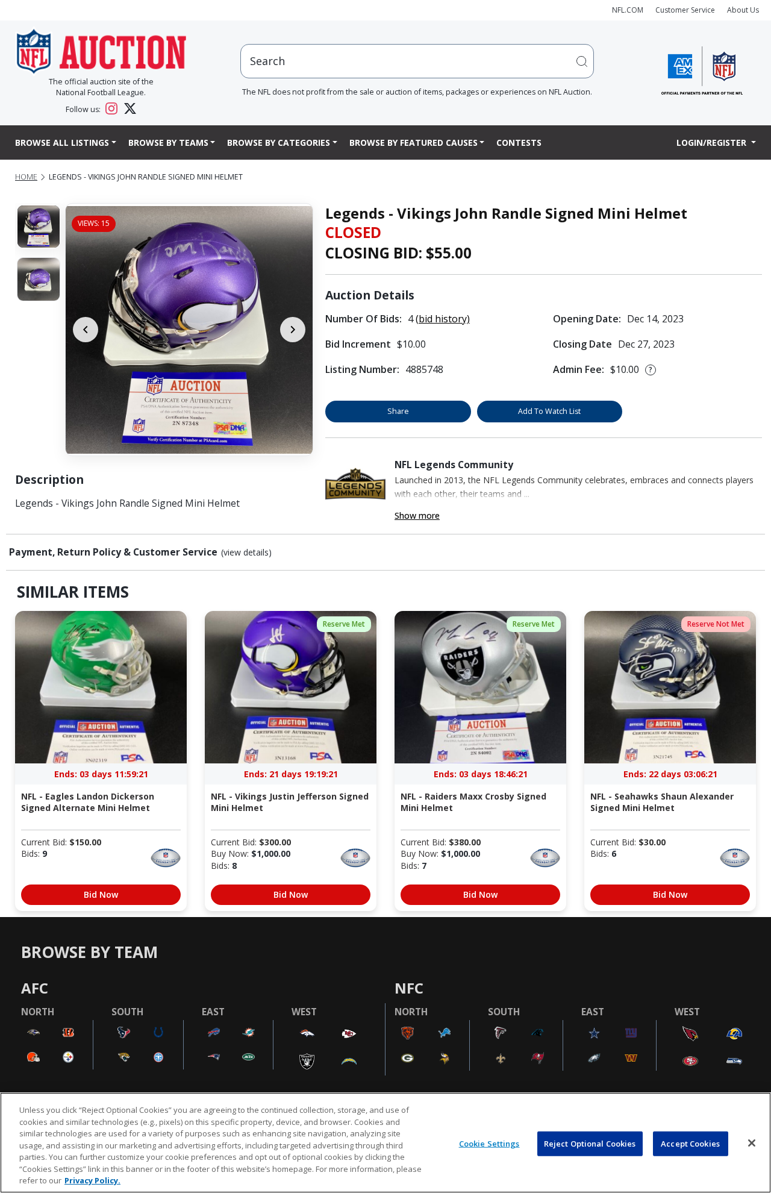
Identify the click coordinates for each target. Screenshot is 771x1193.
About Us (743, 10)
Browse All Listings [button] (62, 142)
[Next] (292, 329)
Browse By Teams (168, 142)
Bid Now (101, 894)
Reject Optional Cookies (590, 1143)
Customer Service (685, 10)
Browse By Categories (278, 142)
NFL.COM (627, 10)
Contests (519, 142)
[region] (385, 1142)
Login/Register (712, 142)
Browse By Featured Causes (413, 142)
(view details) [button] (246, 552)
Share (398, 411)
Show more (417, 515)
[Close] (751, 1143)
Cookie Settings (489, 1143)
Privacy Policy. (92, 1180)
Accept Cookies (690, 1143)
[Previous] (85, 329)
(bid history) (443, 318)
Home (26, 177)
